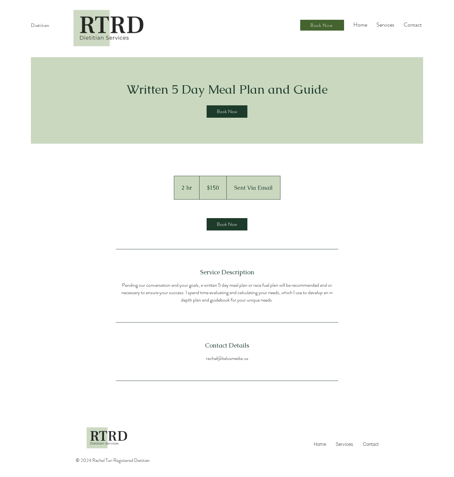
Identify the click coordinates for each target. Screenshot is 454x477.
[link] (227, 111)
